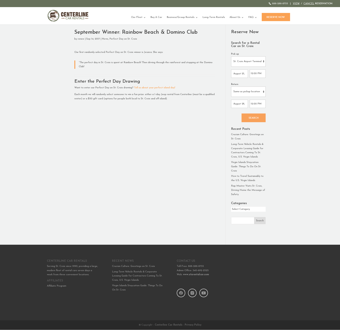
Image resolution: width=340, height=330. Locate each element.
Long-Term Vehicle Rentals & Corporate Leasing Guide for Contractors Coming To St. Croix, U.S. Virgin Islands (137, 276)
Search (254, 118)
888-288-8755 (280, 3)
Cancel (309, 3)
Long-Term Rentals (214, 17)
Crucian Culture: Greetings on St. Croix (133, 266)
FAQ (251, 17)
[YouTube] (203, 293)
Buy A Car (156, 17)
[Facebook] (181, 293)
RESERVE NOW (276, 17)
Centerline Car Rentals (168, 325)
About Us (235, 17)
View (296, 3)
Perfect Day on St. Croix (123, 39)
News (105, 39)
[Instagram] (192, 293)
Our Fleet (136, 17)
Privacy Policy (193, 325)
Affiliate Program (56, 286)
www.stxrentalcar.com (196, 274)
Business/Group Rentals (180, 17)
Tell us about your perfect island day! (154, 87)
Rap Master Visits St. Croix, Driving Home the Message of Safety (248, 190)
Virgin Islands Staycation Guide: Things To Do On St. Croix (246, 166)
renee (81, 39)
